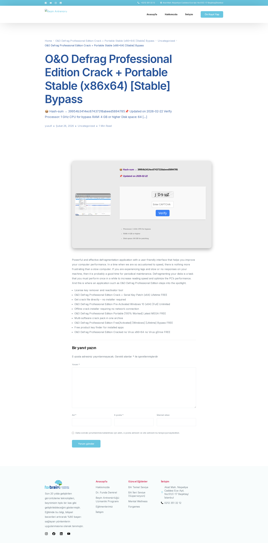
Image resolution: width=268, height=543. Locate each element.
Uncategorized (86, 125)
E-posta (118, 415)
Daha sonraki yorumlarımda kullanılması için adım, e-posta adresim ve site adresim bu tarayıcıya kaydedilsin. (128, 433)
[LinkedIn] (60, 3)
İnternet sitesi (163, 415)
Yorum (76, 364)
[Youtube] (50, 3)
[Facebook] (46, 3)
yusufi (48, 125)
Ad (74, 415)
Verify (163, 213)
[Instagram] (55, 3)
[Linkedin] (61, 533)
